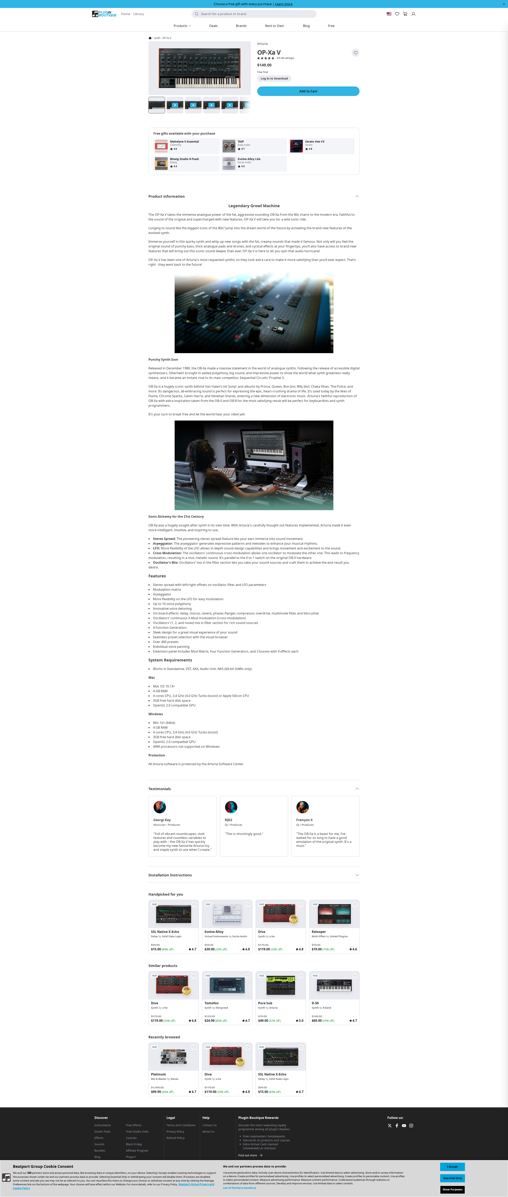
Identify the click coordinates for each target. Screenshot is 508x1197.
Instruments (102, 1125)
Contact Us (209, 1125)
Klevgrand (222, 1007)
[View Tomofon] (227, 985)
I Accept (452, 1166)
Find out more (247, 1155)
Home (125, 14)
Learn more (283, 4)
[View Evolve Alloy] (227, 914)
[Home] (150, 38)
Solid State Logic (172, 936)
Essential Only (452, 1178)
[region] (254, 1178)
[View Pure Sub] (281, 985)
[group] (173, 927)
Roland (327, 1007)
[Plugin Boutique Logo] (104, 14)
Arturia (262, 43)
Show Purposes (452, 1189)
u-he (272, 936)
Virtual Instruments (216, 936)
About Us (208, 1131)
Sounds (99, 1144)
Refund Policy (175, 1138)
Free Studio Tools (137, 1131)
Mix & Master (158, 1079)
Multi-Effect (319, 936)
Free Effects (133, 1125)
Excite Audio (239, 936)
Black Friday (134, 1144)
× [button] (504, 4)
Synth (157, 38)
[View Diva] (281, 914)
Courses (131, 1138)
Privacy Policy (175, 1131)
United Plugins (339, 936)
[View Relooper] (334, 914)
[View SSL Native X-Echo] (174, 914)
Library (138, 14)
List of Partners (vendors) (239, 1188)
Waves (174, 1079)
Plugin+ (131, 1157)
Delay (154, 936)
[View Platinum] (174, 1057)
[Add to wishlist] (356, 53)
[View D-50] (334, 985)
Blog (97, 1157)
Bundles (99, 1150)
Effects (98, 1138)
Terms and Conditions (181, 1125)
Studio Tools (102, 1131)
